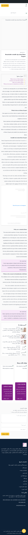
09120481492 (22, 502)
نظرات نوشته (5, 434)
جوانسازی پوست (23, 470)
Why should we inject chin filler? (17, 384)
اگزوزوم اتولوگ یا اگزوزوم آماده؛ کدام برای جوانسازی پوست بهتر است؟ (11, 337)
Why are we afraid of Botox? (17, 82)
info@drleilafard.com (20, 505)
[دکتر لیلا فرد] (19, 14)
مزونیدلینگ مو (24, 475)
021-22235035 (14, 500)
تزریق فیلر (24, 467)
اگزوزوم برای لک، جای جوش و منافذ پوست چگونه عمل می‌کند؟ (11, 342)
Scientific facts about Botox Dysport (16, 80)
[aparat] (16, 5)
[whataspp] (20, 5)
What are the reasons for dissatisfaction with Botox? (13, 84)
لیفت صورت (24, 489)
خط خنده (25, 483)
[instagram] (23, 5)
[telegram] (21, 5)
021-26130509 (21, 500)
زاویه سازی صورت (23, 486)
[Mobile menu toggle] (25, 10)
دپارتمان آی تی (10, 533)
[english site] (26, 5)
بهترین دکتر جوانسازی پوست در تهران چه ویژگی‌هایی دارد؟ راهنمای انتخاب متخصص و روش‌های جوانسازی (11, 330)
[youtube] (18, 5)
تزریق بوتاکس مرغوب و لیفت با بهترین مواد (17, 465)
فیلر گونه (25, 481)
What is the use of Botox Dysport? (16, 79)
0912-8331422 (6, 500)
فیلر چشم (25, 473)
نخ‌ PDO (25, 478)
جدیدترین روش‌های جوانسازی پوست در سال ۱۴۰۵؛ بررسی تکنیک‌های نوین (11, 354)
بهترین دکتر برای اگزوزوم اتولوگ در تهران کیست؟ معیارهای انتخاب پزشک (11, 348)
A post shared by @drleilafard (14, 223)
